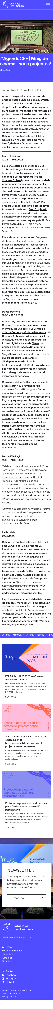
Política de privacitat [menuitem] (11, 993)
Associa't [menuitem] (7, 957)
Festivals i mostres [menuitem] (12, 950)
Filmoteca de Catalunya (15, 477)
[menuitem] (26, 971)
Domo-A (12, 996)
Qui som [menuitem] (7, 946)
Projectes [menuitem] (7, 954)
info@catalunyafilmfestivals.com (16, 937)
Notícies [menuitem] (6, 961)
